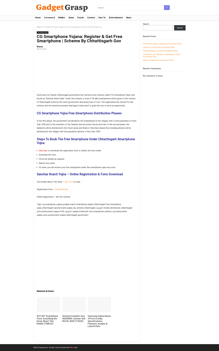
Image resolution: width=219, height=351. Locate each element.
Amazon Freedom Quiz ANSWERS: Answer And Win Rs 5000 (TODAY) (73, 318)
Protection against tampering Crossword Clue (162, 44)
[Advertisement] (87, 73)
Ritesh (40, 46)
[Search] (167, 7)
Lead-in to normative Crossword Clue (159, 47)
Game (71, 17)
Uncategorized (43, 32)
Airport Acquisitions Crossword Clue (158, 60)
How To (102, 17)
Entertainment (116, 17)
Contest (91, 17)
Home (38, 17)
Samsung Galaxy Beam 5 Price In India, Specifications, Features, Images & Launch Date (99, 321)
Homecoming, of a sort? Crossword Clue (160, 51)
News (128, 17)
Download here (61, 189)
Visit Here (68, 182)
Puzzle (80, 17)
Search (146, 24)
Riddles (61, 17)
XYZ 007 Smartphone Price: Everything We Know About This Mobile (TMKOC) (47, 320)
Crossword (49, 17)
